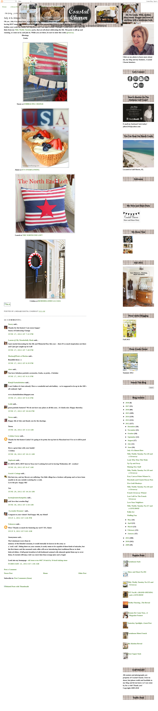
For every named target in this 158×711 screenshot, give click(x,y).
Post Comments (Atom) (23, 578)
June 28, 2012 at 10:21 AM (21, 454)
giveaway (70, 33)
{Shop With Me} (41, 7)
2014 (128, 417)
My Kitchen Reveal (135, 644)
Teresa (10, 417)
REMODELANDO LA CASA (49, 301)
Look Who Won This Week (137, 460)
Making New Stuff (134, 467)
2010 (128, 541)
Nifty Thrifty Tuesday (23, 30)
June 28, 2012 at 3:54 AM (21, 430)
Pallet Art (130, 512)
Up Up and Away (133, 463)
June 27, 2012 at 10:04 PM (21, 411)
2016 (128, 410)
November (132, 430)
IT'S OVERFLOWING (31, 170)
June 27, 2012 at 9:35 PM (20, 398)
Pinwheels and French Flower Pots (140, 480)
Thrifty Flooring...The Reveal (139, 603)
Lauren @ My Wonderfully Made (20, 340)
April (130, 523)
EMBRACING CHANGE (33, 104)
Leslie (10, 404)
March (130, 527)
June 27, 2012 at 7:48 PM (20, 350)
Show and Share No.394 (137, 572)
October (131, 433)
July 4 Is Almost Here (15, 18)
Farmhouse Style (134, 562)
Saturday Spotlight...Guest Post (140, 623)
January (131, 534)
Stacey (10, 324)
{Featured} (27, 7)
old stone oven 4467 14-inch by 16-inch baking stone (47, 560)
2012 (128, 423)
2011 (127, 538)
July (129, 444)
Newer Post (8, 573)
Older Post (82, 573)
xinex (10, 369)
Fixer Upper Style (134, 654)
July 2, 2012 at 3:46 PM (20, 518)
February (131, 530)
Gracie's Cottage (14, 473)
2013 (128, 420)
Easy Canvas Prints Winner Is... (139, 476)
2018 (128, 403)
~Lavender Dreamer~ (16, 511)
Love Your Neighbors (135, 502)
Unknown (12, 524)
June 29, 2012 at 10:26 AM (21, 492)
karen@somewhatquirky (17, 498)
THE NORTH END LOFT (32, 235)
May (130, 520)
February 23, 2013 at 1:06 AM (23, 564)
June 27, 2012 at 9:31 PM (20, 376)
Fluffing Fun (132, 515)
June (130, 447)
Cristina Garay (13, 436)
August (130, 440)
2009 (128, 545)
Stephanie (12, 460)
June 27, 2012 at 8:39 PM (20, 363)
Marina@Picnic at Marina (18, 356)
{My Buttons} (56, 7)
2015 (128, 413)
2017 (128, 406)
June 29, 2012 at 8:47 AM (21, 467)
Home (4, 7)
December (132, 427)
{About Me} (14, 7)
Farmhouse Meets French (137, 633)
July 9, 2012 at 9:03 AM (20, 531)
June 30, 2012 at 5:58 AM (21, 505)
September (132, 437)
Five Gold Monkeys (134, 483)
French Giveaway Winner (137, 493)
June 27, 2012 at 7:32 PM (20, 334)
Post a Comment (10, 569)
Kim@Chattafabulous (16, 382)
